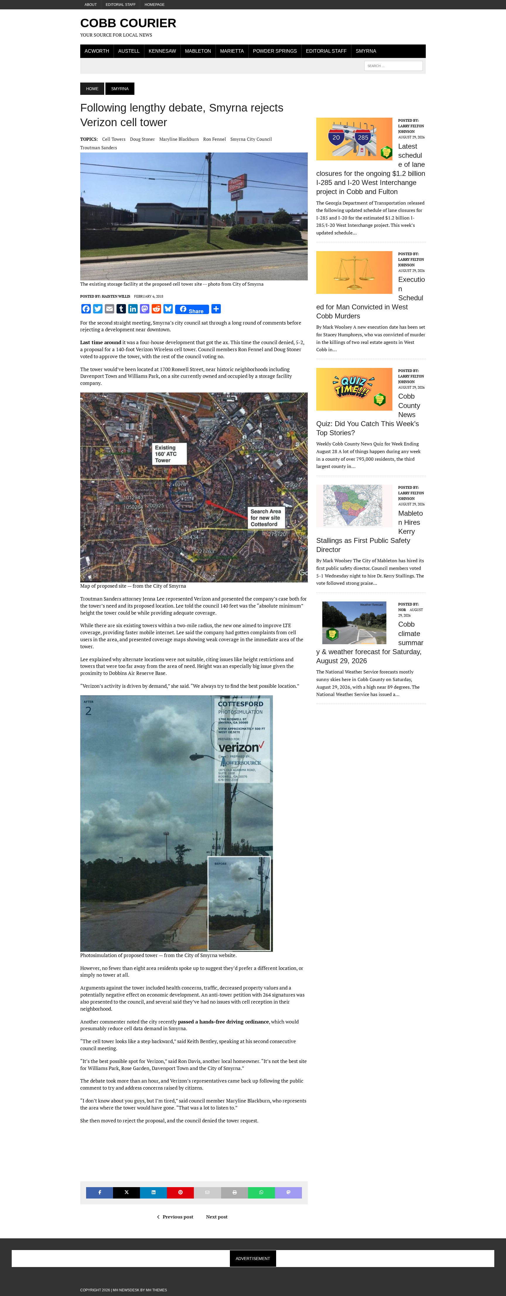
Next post (217, 1216)
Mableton (198, 51)
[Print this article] (234, 1193)
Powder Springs (275, 51)
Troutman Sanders (98, 147)
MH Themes (156, 1290)
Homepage (155, 5)
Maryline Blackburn (179, 139)
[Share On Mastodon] (288, 1193)
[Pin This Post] (180, 1193)
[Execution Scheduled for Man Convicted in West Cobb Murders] (354, 290)
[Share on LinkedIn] (153, 1193)
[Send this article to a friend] (207, 1193)
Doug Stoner (142, 139)
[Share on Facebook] (99, 1193)
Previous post (178, 1216)
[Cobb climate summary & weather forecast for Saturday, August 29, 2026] (354, 640)
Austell (129, 51)
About (91, 5)
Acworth (97, 51)
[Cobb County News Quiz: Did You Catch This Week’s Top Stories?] (354, 406)
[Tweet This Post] (126, 1193)
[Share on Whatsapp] (261, 1193)
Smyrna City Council (251, 139)
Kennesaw (162, 51)
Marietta (232, 51)
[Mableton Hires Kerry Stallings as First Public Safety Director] (354, 523)
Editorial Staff (121, 5)
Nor (402, 610)
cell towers (114, 139)
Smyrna (366, 51)
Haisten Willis (116, 296)
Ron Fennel (214, 139)
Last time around (100, 342)
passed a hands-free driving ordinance (223, 1021)
